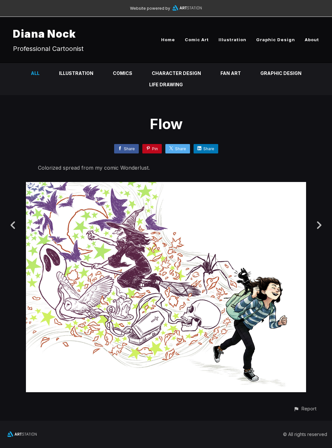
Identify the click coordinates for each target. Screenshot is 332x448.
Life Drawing (166, 84)
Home (168, 39)
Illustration (232, 39)
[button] (305, 408)
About (312, 39)
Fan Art (230, 73)
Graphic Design (275, 39)
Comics (122, 73)
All (35, 73)
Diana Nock (44, 34)
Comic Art (197, 39)
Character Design (176, 73)
